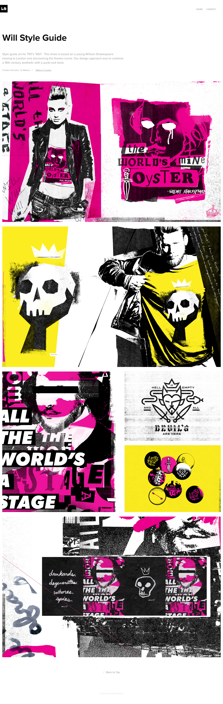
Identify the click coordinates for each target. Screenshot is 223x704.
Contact (211, 9)
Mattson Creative (43, 70)
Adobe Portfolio (116, 693)
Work (199, 9)
